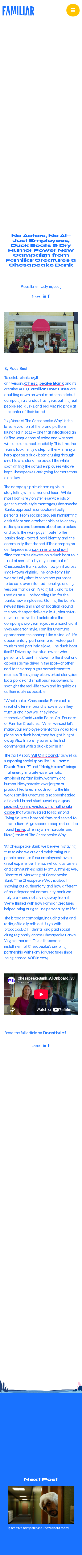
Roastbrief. (55, 1032)
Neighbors (52, 766)
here (20, 829)
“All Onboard (44, 755)
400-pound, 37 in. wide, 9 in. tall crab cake (38, 806)
